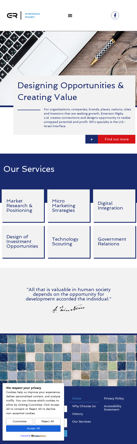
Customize (19, 421)
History (77, 414)
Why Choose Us (84, 406)
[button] (70, 15)
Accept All (33, 428)
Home (76, 398)
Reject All (47, 421)
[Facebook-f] (115, 15)
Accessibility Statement (112, 407)
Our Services (81, 421)
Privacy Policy (114, 398)
